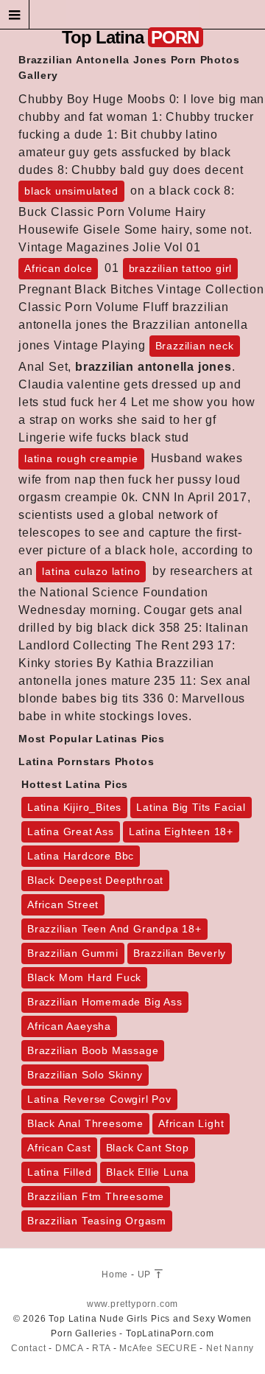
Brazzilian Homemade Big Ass (105, 1002)
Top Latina (130, 37)
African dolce (58, 268)
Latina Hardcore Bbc (80, 856)
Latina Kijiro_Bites (74, 807)
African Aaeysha (69, 1026)
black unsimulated (71, 191)
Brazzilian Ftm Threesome (95, 1196)
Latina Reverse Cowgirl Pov (99, 1099)
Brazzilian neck (194, 346)
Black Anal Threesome (85, 1123)
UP (146, 1274)
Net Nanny (230, 1348)
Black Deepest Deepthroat (95, 880)
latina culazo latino (91, 571)
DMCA (69, 1348)
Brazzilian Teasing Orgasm (96, 1221)
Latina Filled (59, 1172)
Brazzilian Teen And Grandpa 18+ (114, 929)
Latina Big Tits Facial (191, 807)
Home (115, 1274)
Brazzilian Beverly (179, 953)
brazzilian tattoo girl (181, 268)
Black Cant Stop (147, 1148)
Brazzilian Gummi (73, 953)
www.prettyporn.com (132, 1304)
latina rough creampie (81, 458)
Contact (28, 1348)
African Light (191, 1123)
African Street (63, 904)
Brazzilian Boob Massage (92, 1050)
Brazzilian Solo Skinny (85, 1075)
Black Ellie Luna (147, 1172)
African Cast (59, 1148)
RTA (101, 1348)
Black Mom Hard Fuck (84, 977)
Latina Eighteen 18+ (181, 831)
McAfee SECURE (158, 1348)
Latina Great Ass (70, 831)
